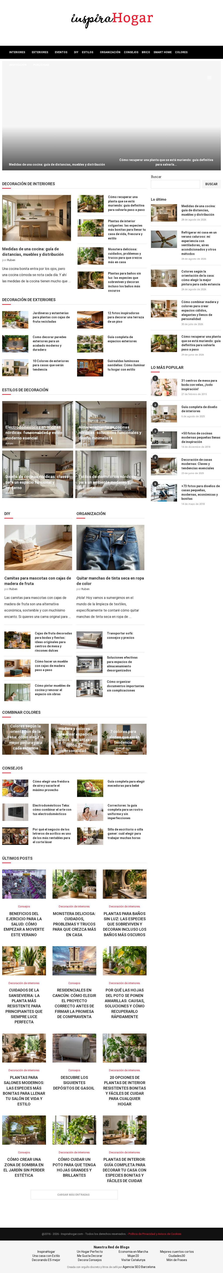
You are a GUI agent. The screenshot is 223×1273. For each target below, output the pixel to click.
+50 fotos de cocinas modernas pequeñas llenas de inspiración (200, 438)
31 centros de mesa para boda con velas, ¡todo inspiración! (199, 385)
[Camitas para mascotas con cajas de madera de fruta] (38, 547)
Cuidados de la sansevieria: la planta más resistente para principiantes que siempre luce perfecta (23, 1006)
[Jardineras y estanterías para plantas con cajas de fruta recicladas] (15, 320)
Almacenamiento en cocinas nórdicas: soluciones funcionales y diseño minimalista (110, 432)
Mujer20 (133, 1256)
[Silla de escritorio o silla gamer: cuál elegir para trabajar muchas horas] (90, 836)
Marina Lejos (123, 748)
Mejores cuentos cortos (177, 1251)
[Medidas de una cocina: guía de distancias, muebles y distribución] (57, 115)
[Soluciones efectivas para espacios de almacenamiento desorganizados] (89, 664)
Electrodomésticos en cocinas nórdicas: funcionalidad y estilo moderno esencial (33, 432)
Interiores (17, 52)
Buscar (156, 177)
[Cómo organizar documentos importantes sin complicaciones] (89, 688)
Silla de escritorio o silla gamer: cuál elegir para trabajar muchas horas (125, 834)
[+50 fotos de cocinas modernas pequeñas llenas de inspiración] (164, 440)
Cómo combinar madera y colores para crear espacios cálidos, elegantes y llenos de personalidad (74, 737)
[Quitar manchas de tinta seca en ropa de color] (110, 547)
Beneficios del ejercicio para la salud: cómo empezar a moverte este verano (24, 924)
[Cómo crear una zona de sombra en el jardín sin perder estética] (24, 1130)
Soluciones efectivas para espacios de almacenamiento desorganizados (122, 664)
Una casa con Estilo (46, 1256)
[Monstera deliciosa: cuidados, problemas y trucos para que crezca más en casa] (91, 256)
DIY (76, 52)
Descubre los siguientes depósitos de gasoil (74, 1082)
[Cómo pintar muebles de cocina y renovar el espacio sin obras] (17, 692)
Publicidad (41, 64)
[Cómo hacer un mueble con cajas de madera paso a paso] (17, 668)
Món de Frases (177, 1260)
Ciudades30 (177, 1256)
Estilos (87, 52)
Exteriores (40, 52)
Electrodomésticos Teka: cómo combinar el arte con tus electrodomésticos (52, 810)
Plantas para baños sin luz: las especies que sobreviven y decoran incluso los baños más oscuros (124, 282)
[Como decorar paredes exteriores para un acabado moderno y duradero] (15, 344)
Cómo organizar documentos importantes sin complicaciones (125, 686)
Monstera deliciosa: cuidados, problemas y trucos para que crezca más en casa (125, 255)
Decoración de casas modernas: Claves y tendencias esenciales (197, 464)
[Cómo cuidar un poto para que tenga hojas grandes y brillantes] (74, 1130)
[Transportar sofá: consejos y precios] (89, 640)
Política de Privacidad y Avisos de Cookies (154, 1234)
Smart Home (163, 52)
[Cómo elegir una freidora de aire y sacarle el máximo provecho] (15, 788)
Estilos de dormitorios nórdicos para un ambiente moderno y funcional (107, 482)
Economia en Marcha (133, 1251)
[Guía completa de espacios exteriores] (90, 344)
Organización (110, 52)
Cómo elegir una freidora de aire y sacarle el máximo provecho (51, 786)
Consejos (131, 52)
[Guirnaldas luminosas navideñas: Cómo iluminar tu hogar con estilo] (90, 367)
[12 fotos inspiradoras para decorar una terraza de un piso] (90, 320)
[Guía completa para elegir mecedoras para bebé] (90, 788)
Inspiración (18, 64)
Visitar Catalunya (133, 1260)
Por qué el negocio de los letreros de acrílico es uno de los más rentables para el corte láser (52, 836)
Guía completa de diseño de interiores (199, 409)
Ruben (11, 260)
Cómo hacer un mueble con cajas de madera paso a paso (51, 666)
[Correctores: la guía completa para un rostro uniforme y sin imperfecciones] (90, 812)
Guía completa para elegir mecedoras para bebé (126, 784)
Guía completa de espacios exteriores (122, 339)
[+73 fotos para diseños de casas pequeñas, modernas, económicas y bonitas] (164, 493)
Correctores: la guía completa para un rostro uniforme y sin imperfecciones (125, 812)
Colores (181, 52)
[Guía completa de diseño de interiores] (164, 413)
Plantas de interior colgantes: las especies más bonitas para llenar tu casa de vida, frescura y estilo (127, 229)
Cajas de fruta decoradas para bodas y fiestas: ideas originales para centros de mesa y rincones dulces (53, 642)
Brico (146, 52)
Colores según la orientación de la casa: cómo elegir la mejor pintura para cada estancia (25, 737)
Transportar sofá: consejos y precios (120, 635)
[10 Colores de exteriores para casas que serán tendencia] (15, 367)
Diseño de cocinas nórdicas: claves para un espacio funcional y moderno (37, 482)
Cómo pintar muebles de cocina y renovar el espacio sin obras (52, 690)
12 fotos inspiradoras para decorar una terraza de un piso (126, 317)
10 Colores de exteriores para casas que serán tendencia (51, 365)
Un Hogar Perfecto (90, 1251)
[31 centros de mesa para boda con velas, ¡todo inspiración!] (164, 387)
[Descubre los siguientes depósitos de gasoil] (74, 1048)
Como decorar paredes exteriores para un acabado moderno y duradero (49, 343)
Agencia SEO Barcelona (139, 1267)
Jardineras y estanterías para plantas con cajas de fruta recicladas (51, 317)
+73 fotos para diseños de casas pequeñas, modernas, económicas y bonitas (200, 492)
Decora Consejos (90, 1260)
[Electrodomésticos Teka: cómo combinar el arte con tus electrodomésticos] (15, 812)
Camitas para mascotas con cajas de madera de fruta (37, 581)
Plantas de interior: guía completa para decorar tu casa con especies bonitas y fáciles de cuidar (124, 1170)
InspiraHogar (46, 1251)
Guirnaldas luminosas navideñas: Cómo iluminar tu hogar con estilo (126, 365)
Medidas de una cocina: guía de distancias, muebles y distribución (57, 164)
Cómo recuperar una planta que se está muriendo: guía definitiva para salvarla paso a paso (126, 203)
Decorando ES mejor (46, 1260)
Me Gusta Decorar (89, 1256)
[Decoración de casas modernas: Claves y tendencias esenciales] (164, 466)
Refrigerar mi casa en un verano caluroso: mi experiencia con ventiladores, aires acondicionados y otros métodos (199, 243)
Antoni (9, 443)
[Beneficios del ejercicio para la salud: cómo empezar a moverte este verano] (24, 884)
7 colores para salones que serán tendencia (123, 737)
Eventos (61, 52)
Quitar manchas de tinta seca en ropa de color (110, 581)
